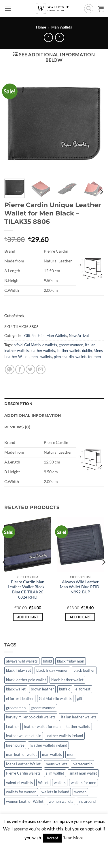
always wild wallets (22, 661)
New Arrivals (79, 335)
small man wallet (83, 773)
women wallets (61, 801)
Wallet (43, 782)
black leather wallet (67, 679)
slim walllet (55, 773)
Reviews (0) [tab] (17, 427)
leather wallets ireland (64, 735)
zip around (87, 801)
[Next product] (48, 37)
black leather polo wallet (26, 679)
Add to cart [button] (27, 617)
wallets (60, 782)
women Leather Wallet (24, 801)
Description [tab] (18, 404)
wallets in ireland (55, 792)
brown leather (42, 689)
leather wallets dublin (74, 350)
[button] (7, 8)
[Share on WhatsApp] (9, 369)
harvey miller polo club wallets (31, 717)
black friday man (70, 661)
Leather (12, 726)
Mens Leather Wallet (23, 764)
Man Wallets (61, 27)
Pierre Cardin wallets (23, 773)
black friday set (18, 670)
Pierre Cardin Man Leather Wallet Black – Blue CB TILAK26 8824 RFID (28, 589)
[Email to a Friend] (41, 369)
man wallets (52, 754)
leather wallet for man (42, 726)
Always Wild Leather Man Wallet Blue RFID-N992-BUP (80, 587)
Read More (73, 837)
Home (41, 27)
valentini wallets (19, 782)
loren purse (15, 745)
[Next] (101, 192)
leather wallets (43, 350)
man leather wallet (21, 754)
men (70, 754)
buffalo (64, 689)
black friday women (52, 670)
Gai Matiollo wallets (40, 344)
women (80, 792)
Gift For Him (34, 335)
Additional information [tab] (32, 415)
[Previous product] (59, 37)
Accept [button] (52, 838)
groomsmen (16, 707)
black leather (84, 670)
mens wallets (41, 356)
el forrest (82, 689)
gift (79, 698)
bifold (18, 344)
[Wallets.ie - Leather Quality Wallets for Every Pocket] (54, 8)
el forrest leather (20, 698)
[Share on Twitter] (30, 369)
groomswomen (71, 344)
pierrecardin (64, 356)
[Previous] (4, 573)
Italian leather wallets (78, 717)
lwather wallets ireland (48, 745)
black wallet (16, 689)
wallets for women (21, 792)
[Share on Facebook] (20, 369)
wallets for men (88, 356)
